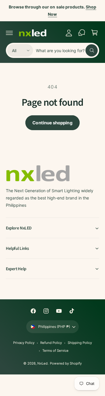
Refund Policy (51, 343)
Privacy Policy (23, 343)
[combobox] (66, 50)
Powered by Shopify (65, 363)
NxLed (42, 363)
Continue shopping (52, 122)
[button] (9, 32)
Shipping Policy (80, 343)
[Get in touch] (81, 32)
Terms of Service (55, 351)
